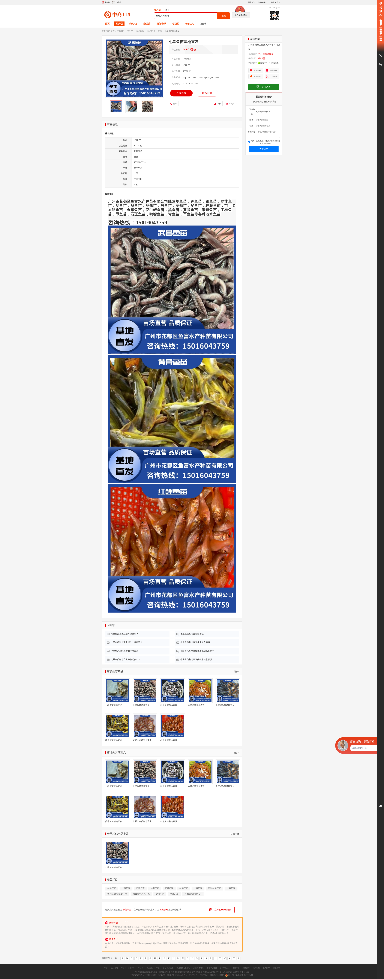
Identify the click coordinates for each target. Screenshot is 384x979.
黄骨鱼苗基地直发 (113, 740)
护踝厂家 (231, 888)
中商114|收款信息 (183, 968)
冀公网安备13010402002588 (240, 975)
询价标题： (252, 111)
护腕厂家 (169, 888)
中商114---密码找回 (145, 968)
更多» (236, 671)
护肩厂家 (126, 888)
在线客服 (181, 93)
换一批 (236, 834)
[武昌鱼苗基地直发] (172, 690)
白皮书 (203, 24)
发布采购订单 (240, 15)
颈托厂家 (174, 894)
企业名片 (266, 87)
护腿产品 (127, 910)
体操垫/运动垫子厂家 (117, 894)
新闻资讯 (161, 23)
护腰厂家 (183, 888)
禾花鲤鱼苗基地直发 (225, 705)
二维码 (118, 2)
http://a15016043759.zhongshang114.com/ (201, 77)
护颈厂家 (160, 894)
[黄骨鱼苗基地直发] (117, 726)
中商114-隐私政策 (111, 968)
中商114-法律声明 (128, 968)
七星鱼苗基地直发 (113, 705)
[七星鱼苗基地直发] (117, 690)
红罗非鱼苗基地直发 (142, 740)
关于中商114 (212, 968)
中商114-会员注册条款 (165, 968)
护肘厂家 (155, 888)
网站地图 (256, 968)
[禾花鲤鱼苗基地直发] (228, 690)
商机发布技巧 (198, 968)
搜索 (224, 16)
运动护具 (151, 31)
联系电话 (207, 93)
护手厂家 (140, 888)
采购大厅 (133, 24)
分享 (175, 104)
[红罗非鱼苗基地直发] (145, 726)
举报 (219, 104)
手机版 (107, 2)
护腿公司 (163, 910)
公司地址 (257, 76)
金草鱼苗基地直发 (196, 705)
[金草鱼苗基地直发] (200, 690)
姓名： (252, 120)
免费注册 (236, 968)
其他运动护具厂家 (192, 894)
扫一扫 (231, 104)
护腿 (160, 31)
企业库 (147, 23)
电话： (252, 126)
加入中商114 (225, 968)
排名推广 (266, 968)
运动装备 (140, 31)
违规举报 (276, 968)
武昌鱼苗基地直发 (168, 705)
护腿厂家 (198, 888)
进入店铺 (257, 70)
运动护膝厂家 (214, 888)
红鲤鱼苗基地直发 (168, 740)
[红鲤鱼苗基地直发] (172, 726)
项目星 (175, 23)
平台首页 (251, 2)
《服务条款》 (259, 141)
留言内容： (252, 132)
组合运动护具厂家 (141, 894)
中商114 (120, 31)
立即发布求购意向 (222, 910)
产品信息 (273, 76)
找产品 (119, 23)
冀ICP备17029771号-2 (177, 975)
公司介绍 (273, 70)
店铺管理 (246, 968)
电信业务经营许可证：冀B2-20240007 (206, 975)
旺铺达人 (189, 24)
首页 (107, 23)
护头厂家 (111, 888)
